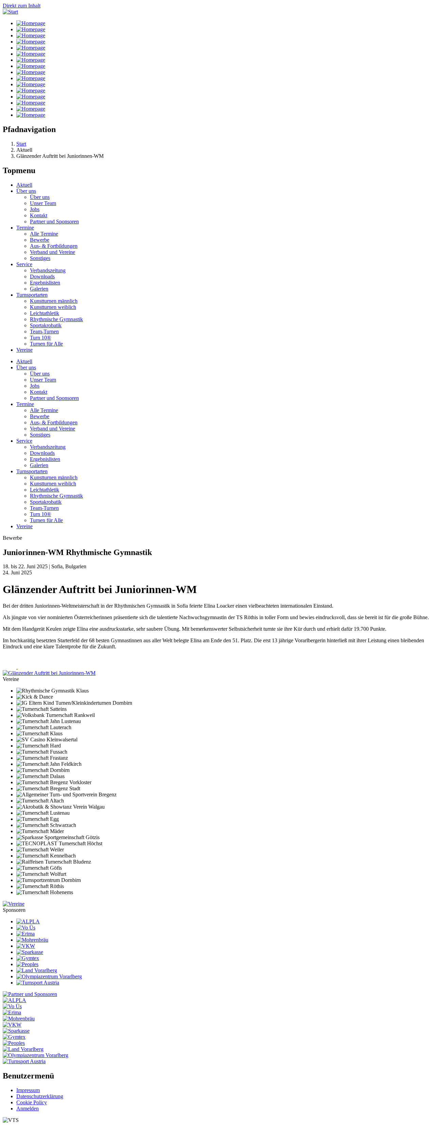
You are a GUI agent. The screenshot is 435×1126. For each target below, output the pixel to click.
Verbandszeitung (48, 270)
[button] (49, 673)
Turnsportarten (32, 295)
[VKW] (25, 946)
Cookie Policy (31, 1102)
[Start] (10, 12)
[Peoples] (27, 964)
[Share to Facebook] (10, 667)
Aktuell (24, 185)
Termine (25, 227)
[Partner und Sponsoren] (30, 994)
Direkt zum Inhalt (21, 5)
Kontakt (38, 215)
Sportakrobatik (46, 325)
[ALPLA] (28, 921)
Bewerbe (39, 240)
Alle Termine (44, 234)
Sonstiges (40, 258)
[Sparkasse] (29, 952)
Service (24, 264)
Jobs (34, 209)
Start (21, 144)
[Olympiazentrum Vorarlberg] (49, 976)
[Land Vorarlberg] (36, 970)
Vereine (24, 350)
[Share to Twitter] (24, 667)
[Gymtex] (27, 958)
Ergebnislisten (45, 282)
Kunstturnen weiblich (53, 307)
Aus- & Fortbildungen (53, 246)
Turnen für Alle (46, 344)
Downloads (42, 276)
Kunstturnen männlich (53, 301)
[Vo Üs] (25, 927)
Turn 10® (40, 337)
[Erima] (25, 934)
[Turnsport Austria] (37, 982)
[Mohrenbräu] (32, 940)
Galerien (39, 289)
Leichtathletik (44, 313)
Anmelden (27, 1108)
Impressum (28, 1090)
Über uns (26, 191)
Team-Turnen (44, 331)
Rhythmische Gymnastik (56, 319)
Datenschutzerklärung (39, 1096)
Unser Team (43, 203)
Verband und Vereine (52, 252)
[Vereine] (13, 904)
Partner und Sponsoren (54, 221)
